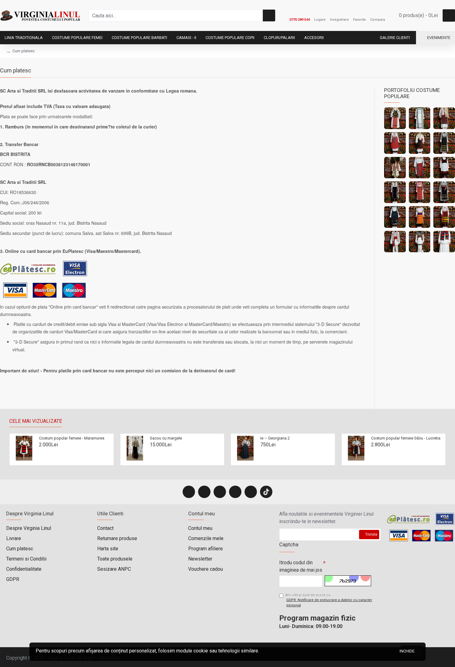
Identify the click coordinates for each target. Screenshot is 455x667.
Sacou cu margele (166, 438)
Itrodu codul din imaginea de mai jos (300, 566)
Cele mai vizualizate (35, 421)
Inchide (407, 651)
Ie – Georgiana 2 (275, 438)
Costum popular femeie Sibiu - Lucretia (405, 438)
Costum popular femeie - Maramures (71, 438)
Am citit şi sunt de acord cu (328, 600)
